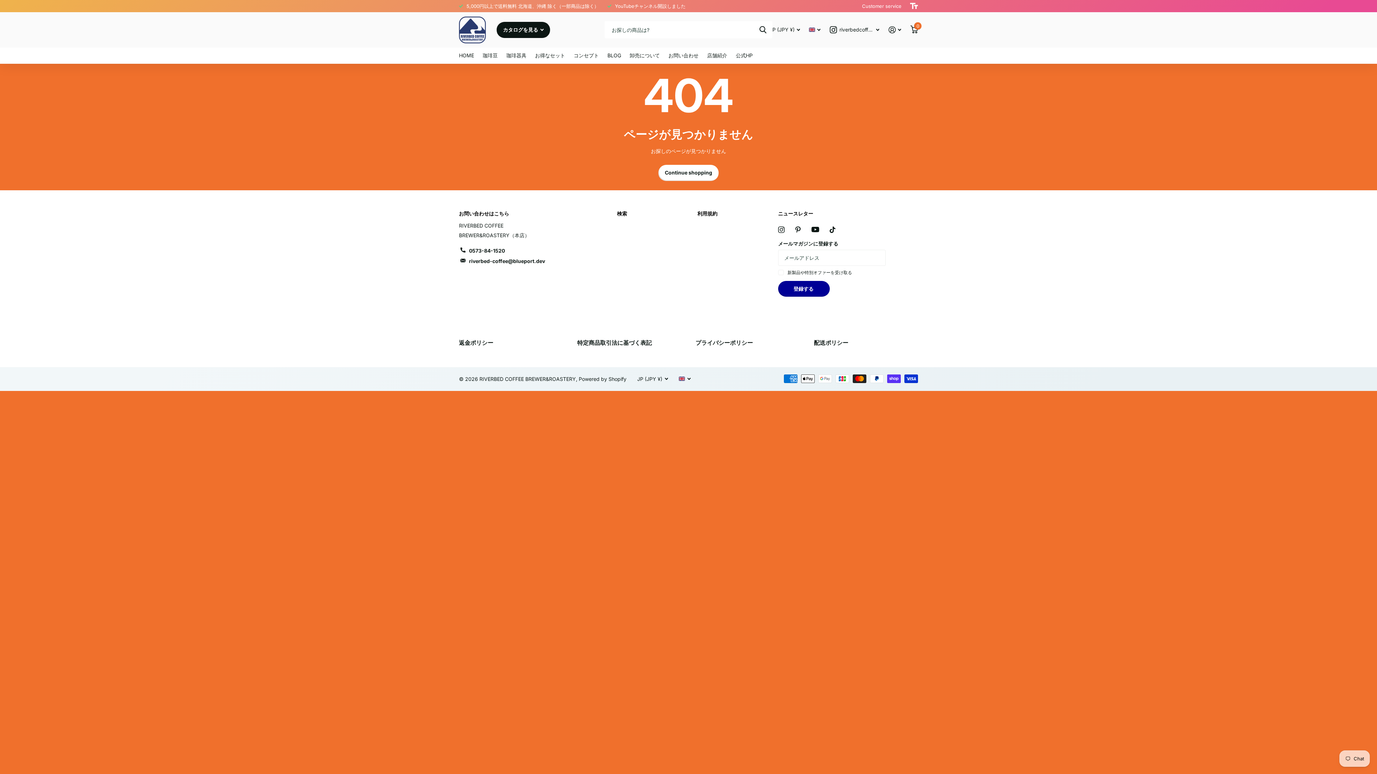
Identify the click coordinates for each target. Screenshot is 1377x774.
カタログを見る (521, 30)
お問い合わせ (683, 55)
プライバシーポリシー (724, 342)
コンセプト (586, 55)
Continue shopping (688, 172)
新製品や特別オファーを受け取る (819, 272)
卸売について (645, 55)
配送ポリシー (831, 342)
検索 (763, 30)
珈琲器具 (516, 55)
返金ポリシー (476, 342)
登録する (804, 289)
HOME (466, 55)
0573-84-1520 (487, 251)
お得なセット (550, 55)
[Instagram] (781, 229)
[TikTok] (833, 229)
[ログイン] (895, 30)
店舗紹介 (717, 55)
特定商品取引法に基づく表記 (614, 342)
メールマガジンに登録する (808, 243)
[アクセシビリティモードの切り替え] (914, 6)
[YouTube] (815, 229)
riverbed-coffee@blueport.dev (507, 261)
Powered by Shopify (602, 379)
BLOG (614, 55)
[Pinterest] (798, 229)
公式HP (744, 55)
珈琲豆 (490, 55)
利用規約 (707, 213)
